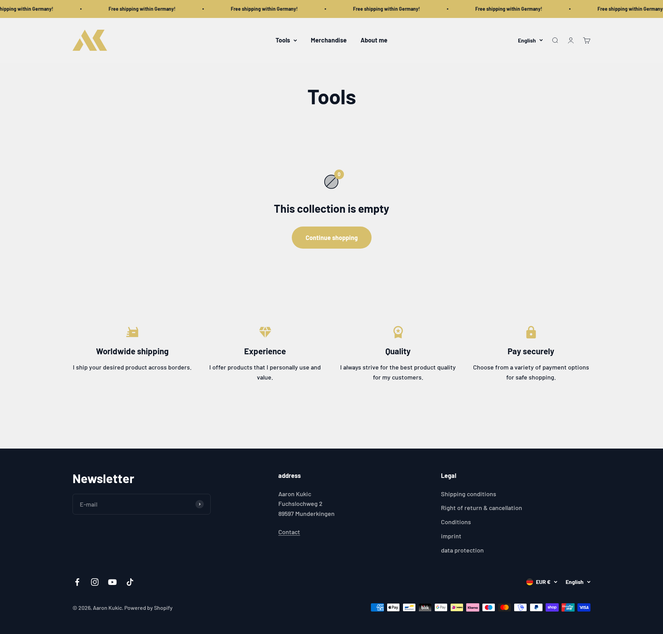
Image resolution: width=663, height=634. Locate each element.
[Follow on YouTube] (112, 582)
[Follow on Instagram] (94, 582)
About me (374, 40)
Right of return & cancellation (481, 507)
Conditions (456, 522)
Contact (289, 532)
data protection (462, 550)
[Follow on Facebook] (77, 582)
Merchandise (329, 40)
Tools (283, 40)
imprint (451, 536)
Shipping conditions (468, 494)
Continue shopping (332, 237)
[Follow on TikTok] (130, 582)
